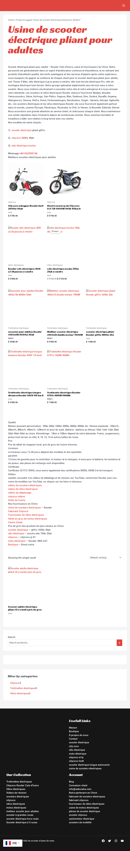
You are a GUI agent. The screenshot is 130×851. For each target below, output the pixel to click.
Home (11, 20)
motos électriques (16, 807)
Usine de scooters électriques (24, 507)
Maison (73, 727)
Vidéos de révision (16, 792)
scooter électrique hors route (22, 818)
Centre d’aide (15, 522)
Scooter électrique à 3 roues (21, 822)
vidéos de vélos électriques (23, 489)
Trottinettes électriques (19, 781)
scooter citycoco (78, 815)
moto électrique (16, 541)
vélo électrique (16, 533)
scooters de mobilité (80, 822)
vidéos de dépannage (19, 492)
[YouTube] (122, 840)
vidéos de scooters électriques (25, 485)
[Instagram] (115, 840)
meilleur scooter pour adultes (22, 811)
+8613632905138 (28, 153)
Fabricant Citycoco (18, 511)
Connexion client (78, 785)
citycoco (12, 537)
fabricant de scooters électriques (87, 796)
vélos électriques (15, 803)
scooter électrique (22, 130)
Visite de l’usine (16, 500)
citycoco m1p (76, 757)
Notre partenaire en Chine (83, 792)
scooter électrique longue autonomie (89, 764)
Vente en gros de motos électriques (27, 518)
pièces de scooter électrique (84, 811)
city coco (74, 746)
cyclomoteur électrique (81, 818)
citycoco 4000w (20, 137)
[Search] (119, 642)
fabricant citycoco (78, 800)
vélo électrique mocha (24, 145)
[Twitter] (109, 840)
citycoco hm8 (76, 761)
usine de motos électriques (84, 807)
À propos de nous (78, 735)
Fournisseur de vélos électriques (26, 514)
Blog (71, 781)
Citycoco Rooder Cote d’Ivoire (22, 785)
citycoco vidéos (16, 496)
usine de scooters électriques (85, 768)
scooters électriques (17, 796)
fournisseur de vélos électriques (86, 803)
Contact (73, 738)
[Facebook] (103, 840)
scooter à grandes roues (19, 815)
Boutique (13, 544)
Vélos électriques (15, 789)
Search (11, 637)
